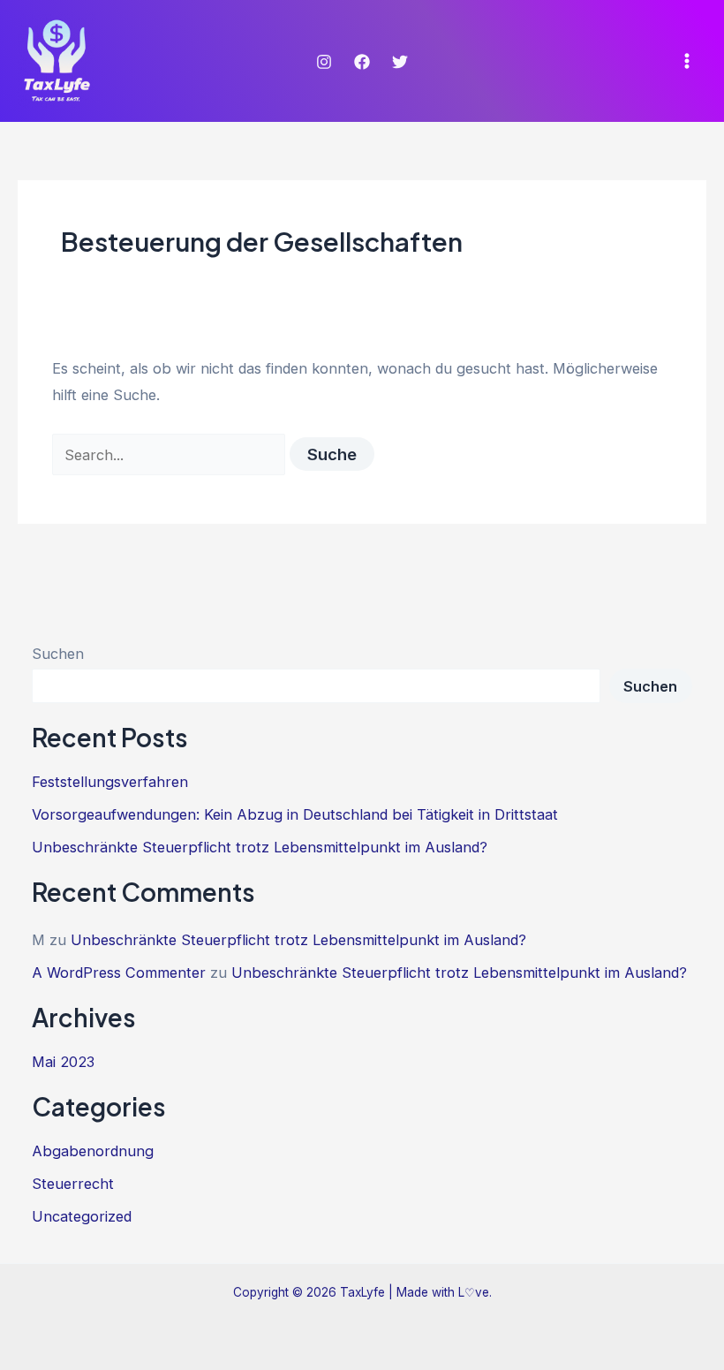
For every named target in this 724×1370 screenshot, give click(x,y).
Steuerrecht (73, 1183)
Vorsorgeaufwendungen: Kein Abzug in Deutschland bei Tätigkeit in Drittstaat (295, 814)
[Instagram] (324, 62)
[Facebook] (362, 62)
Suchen (58, 653)
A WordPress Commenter (119, 972)
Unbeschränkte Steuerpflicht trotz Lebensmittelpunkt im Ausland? (259, 847)
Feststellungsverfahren (110, 782)
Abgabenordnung (93, 1151)
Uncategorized (82, 1216)
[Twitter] (400, 62)
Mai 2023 (63, 1062)
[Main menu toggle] (686, 61)
